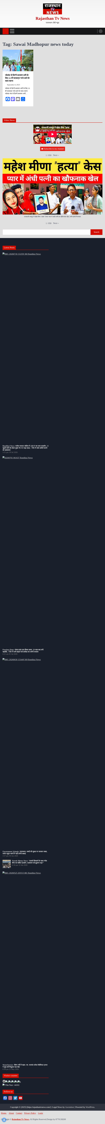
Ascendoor (69, 1107)
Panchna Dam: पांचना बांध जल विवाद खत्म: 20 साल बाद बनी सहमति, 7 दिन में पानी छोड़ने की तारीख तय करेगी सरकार (23, 651)
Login (40, 1113)
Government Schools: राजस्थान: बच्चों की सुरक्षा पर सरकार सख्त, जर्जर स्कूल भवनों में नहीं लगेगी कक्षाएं (25, 853)
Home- (4, 1113)
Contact (19, 1113)
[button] (56, 155)
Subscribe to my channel (54, 149)
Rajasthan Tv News (53, 18)
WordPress (90, 1107)
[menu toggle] (12, 31)
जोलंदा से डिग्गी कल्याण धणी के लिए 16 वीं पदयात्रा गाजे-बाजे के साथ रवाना (17, 78)
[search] (101, 31)
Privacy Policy (30, 1113)
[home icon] (6, 31)
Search (96, 232)
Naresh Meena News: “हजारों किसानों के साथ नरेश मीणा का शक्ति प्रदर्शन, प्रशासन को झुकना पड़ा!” (29, 862)
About (11, 1113)
